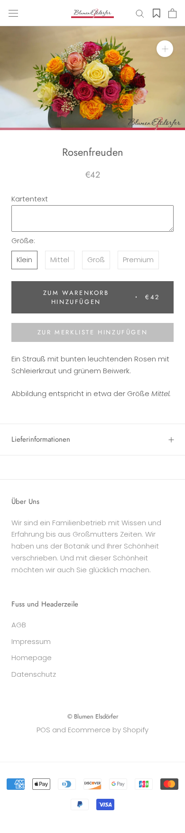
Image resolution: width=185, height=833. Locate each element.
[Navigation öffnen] (13, 13)
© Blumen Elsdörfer (92, 716)
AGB (18, 625)
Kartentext (29, 199)
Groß (96, 260)
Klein (24, 260)
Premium (138, 260)
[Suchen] (140, 13)
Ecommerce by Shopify (108, 730)
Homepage (31, 658)
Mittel (59, 260)
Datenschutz (33, 674)
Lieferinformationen (40, 439)
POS (43, 730)
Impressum (31, 641)
